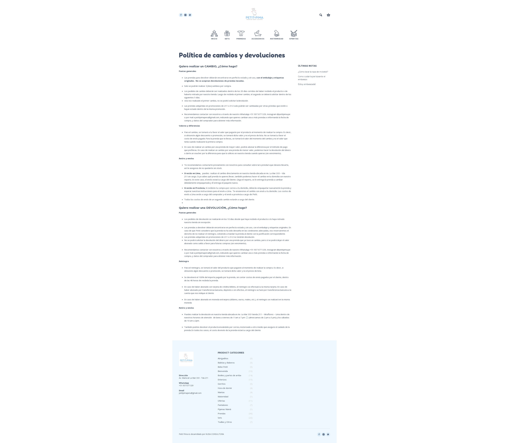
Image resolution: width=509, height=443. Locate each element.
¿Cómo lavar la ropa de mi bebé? (313, 72)
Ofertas (221, 401)
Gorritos (221, 384)
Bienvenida (223, 371)
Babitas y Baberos (226, 362)
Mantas (221, 392)
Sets (220, 418)
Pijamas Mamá (224, 409)
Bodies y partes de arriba (229, 375)
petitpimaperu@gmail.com (190, 393)
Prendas (221, 413)
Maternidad (223, 396)
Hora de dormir (225, 388)
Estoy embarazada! (307, 84)
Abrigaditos (223, 358)
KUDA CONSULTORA (215, 434)
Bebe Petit (223, 367)
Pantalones (223, 405)
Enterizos (222, 379)
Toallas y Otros (225, 422)
